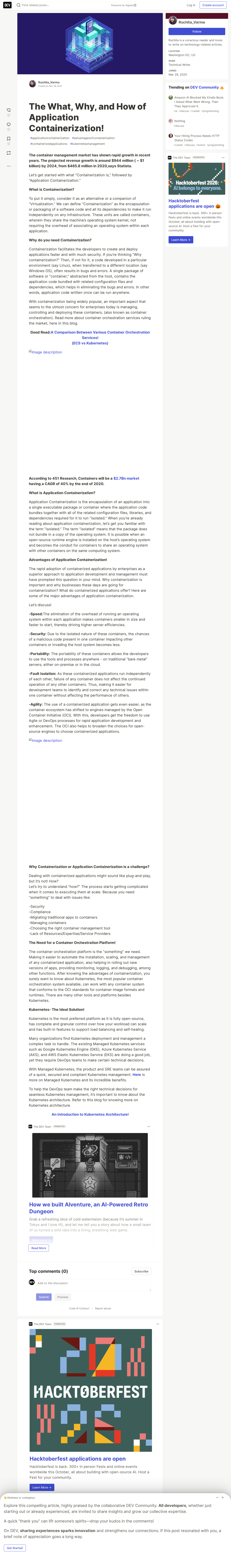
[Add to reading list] (8, 140)
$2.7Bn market (126, 478)
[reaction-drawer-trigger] (8, 112)
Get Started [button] (15, 1548)
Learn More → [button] (41, 1487)
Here (137, 1074)
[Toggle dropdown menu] (149, 1126)
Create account (213, 5)
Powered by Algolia (122, 5)
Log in (191, 5)
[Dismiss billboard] (222, 1497)
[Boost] (8, 153)
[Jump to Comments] (8, 126)
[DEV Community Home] (7, 5)
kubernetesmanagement (87, 144)
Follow (197, 31)
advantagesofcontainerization (93, 138)
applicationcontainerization (49, 138)
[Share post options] (8, 166)
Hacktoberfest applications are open (78, 1458)
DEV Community (204, 87)
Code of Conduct (79, 1308)
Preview (62, 1297)
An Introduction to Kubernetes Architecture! (90, 1114)
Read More (38, 1248)
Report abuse (103, 1308)
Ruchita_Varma (48, 82)
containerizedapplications (48, 144)
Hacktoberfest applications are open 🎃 (195, 203)
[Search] (18, 5)
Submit (44, 1297)
